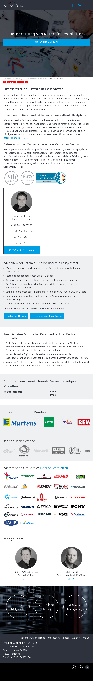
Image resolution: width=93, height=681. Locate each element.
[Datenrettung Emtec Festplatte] (44, 486)
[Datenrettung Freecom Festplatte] (77, 487)
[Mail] (23, 578)
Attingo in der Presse (19, 441)
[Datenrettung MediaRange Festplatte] (11, 507)
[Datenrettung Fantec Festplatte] (61, 486)
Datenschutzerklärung (32, 638)
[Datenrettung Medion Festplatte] (27, 506)
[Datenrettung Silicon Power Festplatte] (61, 506)
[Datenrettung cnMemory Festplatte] (11, 486)
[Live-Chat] (74, 5)
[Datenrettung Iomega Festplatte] (44, 497)
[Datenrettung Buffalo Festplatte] (61, 476)
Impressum (53, 638)
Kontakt (66, 638)
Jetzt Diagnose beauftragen (48, 316)
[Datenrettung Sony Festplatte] (77, 507)
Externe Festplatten (54, 468)
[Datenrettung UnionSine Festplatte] (27, 522)
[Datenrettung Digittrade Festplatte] (27, 486)
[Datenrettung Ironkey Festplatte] (61, 497)
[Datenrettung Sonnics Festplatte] (11, 514)
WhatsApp (23, 237)
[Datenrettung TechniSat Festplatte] (44, 514)
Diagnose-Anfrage (21, 250)
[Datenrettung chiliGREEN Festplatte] (77, 476)
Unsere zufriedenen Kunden (24, 412)
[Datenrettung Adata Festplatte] (11, 476)
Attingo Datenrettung (13, 79)
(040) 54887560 (23, 225)
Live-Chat (23, 243)
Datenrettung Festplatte (16, 138)
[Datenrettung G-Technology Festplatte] (11, 497)
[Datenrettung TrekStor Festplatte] (61, 514)
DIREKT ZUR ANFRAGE (47, 42)
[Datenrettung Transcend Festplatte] (27, 514)
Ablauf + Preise (81, 638)
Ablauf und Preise (17, 316)
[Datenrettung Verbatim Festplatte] (77, 514)
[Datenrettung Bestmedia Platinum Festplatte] (44, 476)
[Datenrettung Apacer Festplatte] (27, 476)
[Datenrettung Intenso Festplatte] (27, 497)
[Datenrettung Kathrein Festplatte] (77, 497)
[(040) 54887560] (81, 5)
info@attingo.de (23, 231)
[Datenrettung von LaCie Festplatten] (11, 522)
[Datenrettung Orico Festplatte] (44, 506)
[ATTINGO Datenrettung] (13, 4)
